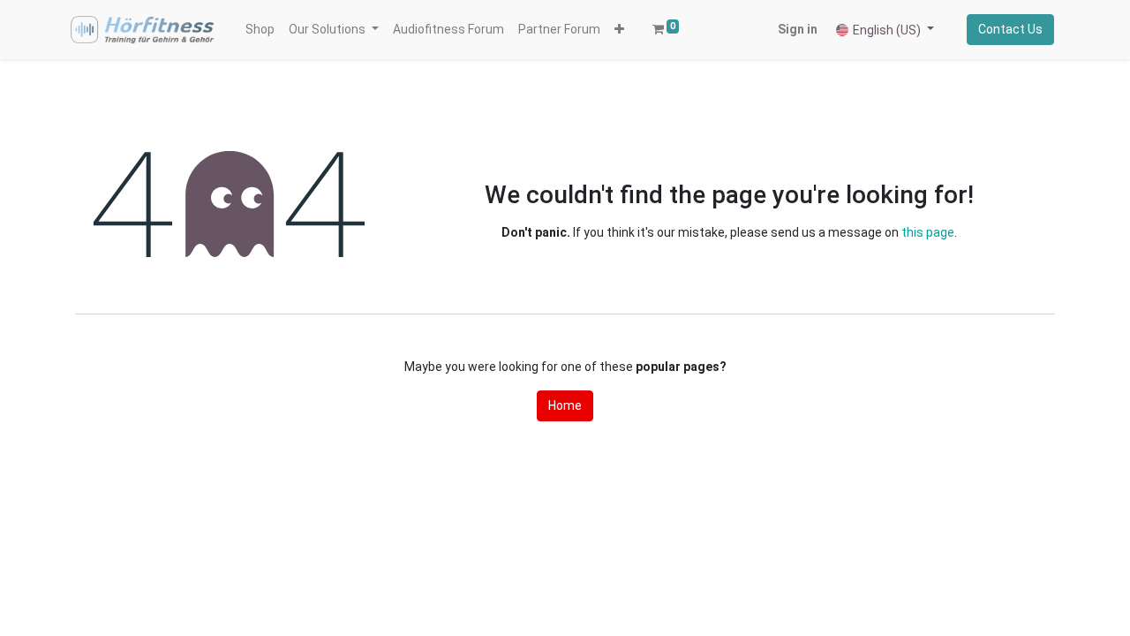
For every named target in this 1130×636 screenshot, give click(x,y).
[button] (619, 29)
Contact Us (1010, 29)
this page (927, 232)
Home (565, 405)
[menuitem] (260, 29)
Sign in (797, 29)
